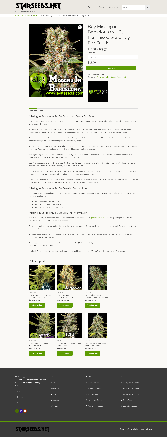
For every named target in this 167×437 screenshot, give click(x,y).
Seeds (101, 7)
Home (17, 16)
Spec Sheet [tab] (43, 111)
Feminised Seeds (94, 388)
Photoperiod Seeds (95, 406)
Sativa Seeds (128, 400)
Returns (55, 400)
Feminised (100, 77)
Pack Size (91, 53)
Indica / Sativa (110, 77)
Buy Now (111, 68)
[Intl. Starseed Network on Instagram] (21, 411)
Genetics (112, 7)
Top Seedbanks (94, 383)
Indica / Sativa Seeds (131, 388)
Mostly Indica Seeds (131, 383)
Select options (36, 305)
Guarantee (56, 388)
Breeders (91, 7)
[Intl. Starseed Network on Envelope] (25, 411)
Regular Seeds (93, 394)
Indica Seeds (128, 377)
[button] (80, 27)
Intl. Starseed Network (26, 11)
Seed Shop (26, 16)
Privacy (20, 403)
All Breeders (92, 377)
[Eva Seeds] (98, 91)
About (19, 391)
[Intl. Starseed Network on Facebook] (17, 411)
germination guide (98, 218)
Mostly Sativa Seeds (131, 394)
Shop (54, 377)
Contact (20, 397)
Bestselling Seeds (130, 406)
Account (55, 383)
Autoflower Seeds (95, 400)
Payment (56, 394)
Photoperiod (121, 77)
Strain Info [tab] (33, 111)
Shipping (55, 406)
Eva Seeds (37, 16)
